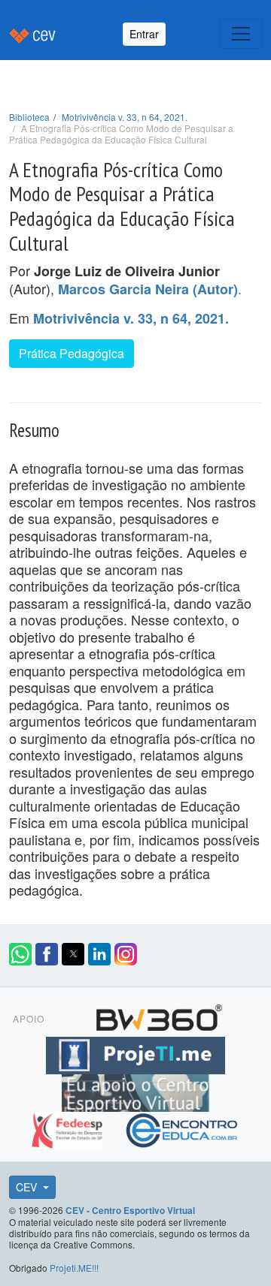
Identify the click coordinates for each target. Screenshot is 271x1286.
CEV (28, 1186)
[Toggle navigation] (241, 34)
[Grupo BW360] (158, 1015)
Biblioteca (29, 116)
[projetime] (135, 1053)
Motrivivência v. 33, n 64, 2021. (124, 116)
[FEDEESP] (69, 1128)
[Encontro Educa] (182, 1128)
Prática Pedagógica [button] (71, 353)
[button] (20, 954)
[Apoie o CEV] (135, 1091)
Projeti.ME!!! (74, 1267)
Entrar (144, 33)
